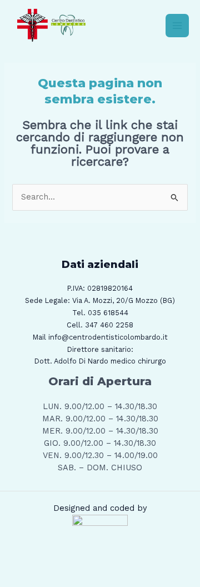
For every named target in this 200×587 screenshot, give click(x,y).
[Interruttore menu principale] (177, 25)
